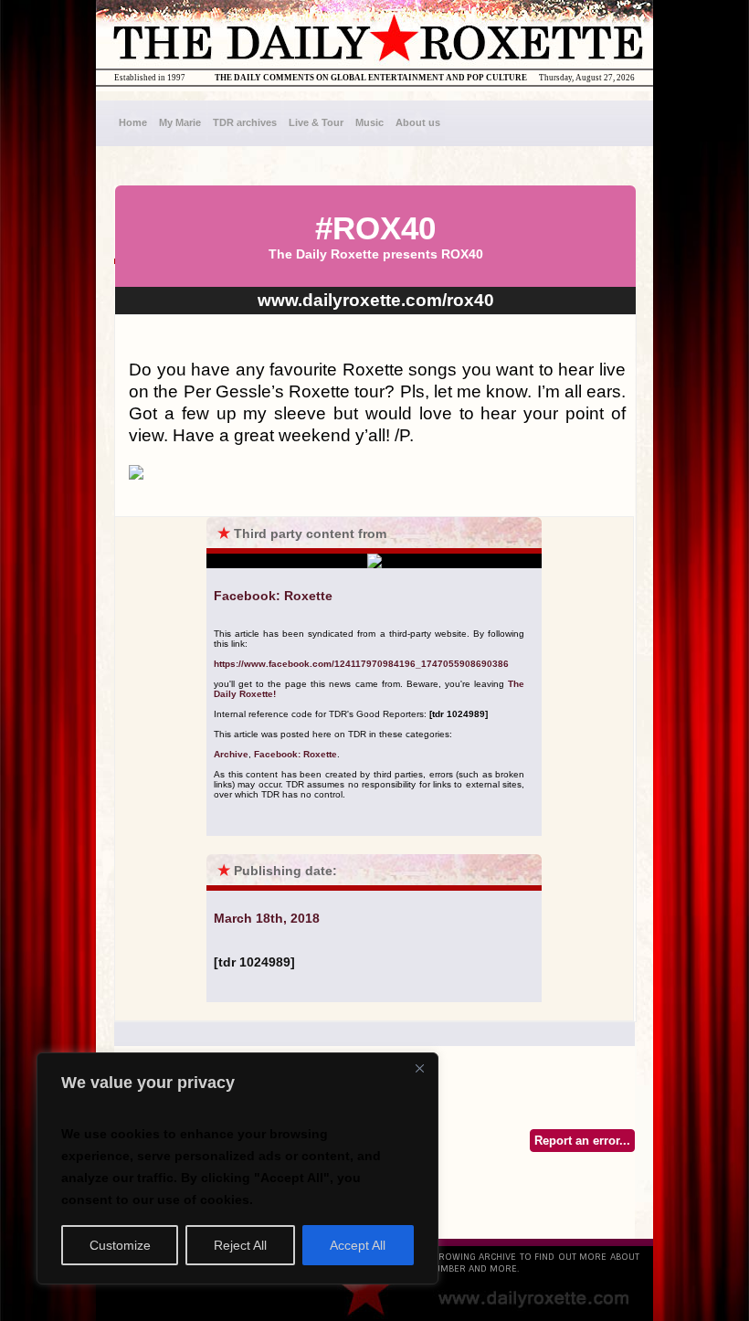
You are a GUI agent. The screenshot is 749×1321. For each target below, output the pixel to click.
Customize (120, 1245)
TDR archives (245, 122)
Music (369, 122)
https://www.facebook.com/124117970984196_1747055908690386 (361, 664)
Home (133, 122)
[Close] (419, 1068)
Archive (231, 754)
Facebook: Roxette (295, 754)
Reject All (240, 1245)
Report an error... (582, 1140)
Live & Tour (316, 122)
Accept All (357, 1245)
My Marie (180, 122)
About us (418, 122)
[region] (237, 1168)
